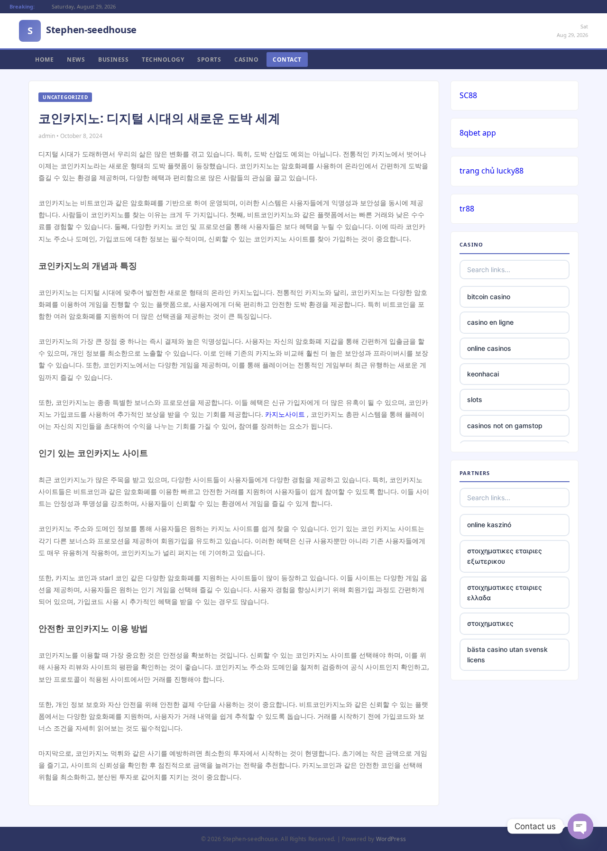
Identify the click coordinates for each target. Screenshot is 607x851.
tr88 (467, 208)
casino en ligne (490, 322)
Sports (209, 59)
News (76, 59)
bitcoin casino (488, 297)
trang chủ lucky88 (492, 170)
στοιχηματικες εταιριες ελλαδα (504, 592)
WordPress (391, 839)
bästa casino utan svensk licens (507, 654)
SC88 (468, 95)
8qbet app (478, 133)
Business (113, 59)
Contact (287, 59)
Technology (163, 59)
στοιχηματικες (490, 623)
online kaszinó (489, 525)
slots (474, 399)
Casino (246, 59)
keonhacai (483, 374)
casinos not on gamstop (505, 425)
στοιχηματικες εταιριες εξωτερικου (504, 556)
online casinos (489, 348)
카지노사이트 (285, 414)
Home (44, 59)
